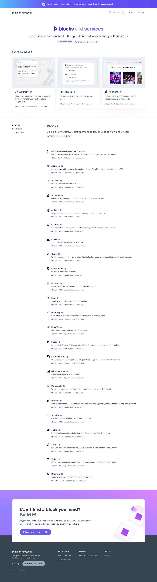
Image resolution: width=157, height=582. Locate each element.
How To (55, 327)
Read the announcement (103, 4)
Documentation (65, 555)
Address (55, 166)
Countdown (57, 268)
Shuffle (55, 415)
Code (54, 254)
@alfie (53, 158)
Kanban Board (58, 356)
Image (54, 342)
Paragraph (56, 386)
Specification (64, 559)
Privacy (22, 570)
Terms (14, 570)
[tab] (17, 128)
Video (54, 459)
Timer (54, 444)
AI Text (54, 210)
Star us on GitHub (35, 564)
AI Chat (55, 180)
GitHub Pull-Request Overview (66, 151)
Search (118, 12)
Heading (55, 312)
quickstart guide (42, 524)
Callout (55, 224)
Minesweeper (58, 371)
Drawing (55, 474)
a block (108, 555)
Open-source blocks (88, 555)
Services (20, 133)
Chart (54, 239)
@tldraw (54, 480)
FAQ (53, 298)
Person (55, 400)
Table (54, 430)
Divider (55, 283)
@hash (54, 173)
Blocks (19, 129)
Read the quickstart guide (36, 532)
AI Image (55, 195)
